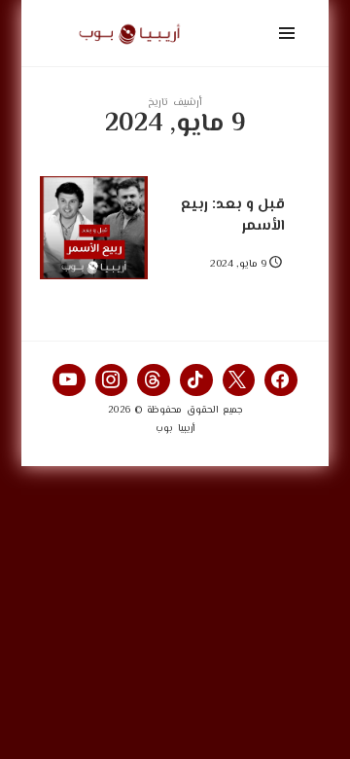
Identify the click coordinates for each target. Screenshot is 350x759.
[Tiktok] (196, 380)
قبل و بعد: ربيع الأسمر (233, 215)
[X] (239, 380)
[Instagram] (111, 380)
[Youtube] (69, 380)
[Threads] (153, 380)
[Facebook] (281, 380)
